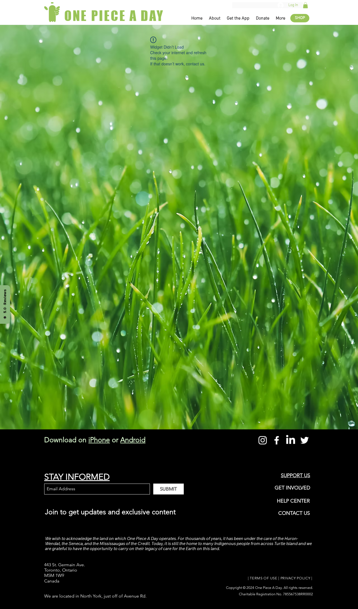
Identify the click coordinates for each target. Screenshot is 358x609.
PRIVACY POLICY (295, 578)
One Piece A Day (268, 588)
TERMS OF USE (263, 578)
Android (132, 440)
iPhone (99, 440)
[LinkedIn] (290, 440)
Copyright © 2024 (240, 588)
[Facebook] (276, 440)
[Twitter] (304, 440)
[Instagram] (262, 440)
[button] (305, 5)
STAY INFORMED (77, 477)
